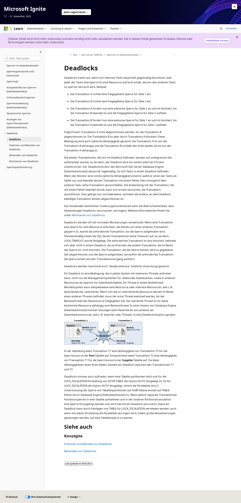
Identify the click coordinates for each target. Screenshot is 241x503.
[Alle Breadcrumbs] (67, 54)
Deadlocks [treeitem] (15, 139)
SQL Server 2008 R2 (91, 54)
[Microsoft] (6, 29)
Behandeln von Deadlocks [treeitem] (23, 155)
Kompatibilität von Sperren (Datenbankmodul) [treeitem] (21, 89)
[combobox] (22, 58)
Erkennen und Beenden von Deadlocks (88, 444)
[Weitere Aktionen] (174, 54)
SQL (75, 54)
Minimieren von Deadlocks (88, 215)
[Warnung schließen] (234, 6)
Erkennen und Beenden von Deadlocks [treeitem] (24, 147)
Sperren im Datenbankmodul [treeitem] (23, 65)
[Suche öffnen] (221, 29)
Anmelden (231, 28)
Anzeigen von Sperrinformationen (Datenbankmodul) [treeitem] (17, 123)
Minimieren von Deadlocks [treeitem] (23, 161)
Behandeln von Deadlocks (80, 451)
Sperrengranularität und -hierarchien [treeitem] (21, 73)
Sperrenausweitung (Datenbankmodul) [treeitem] (17, 105)
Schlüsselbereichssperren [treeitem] (21, 97)
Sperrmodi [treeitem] (12, 81)
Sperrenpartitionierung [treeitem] (19, 167)
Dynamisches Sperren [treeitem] (19, 113)
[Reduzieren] (41, 52)
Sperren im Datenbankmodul (123, 54)
